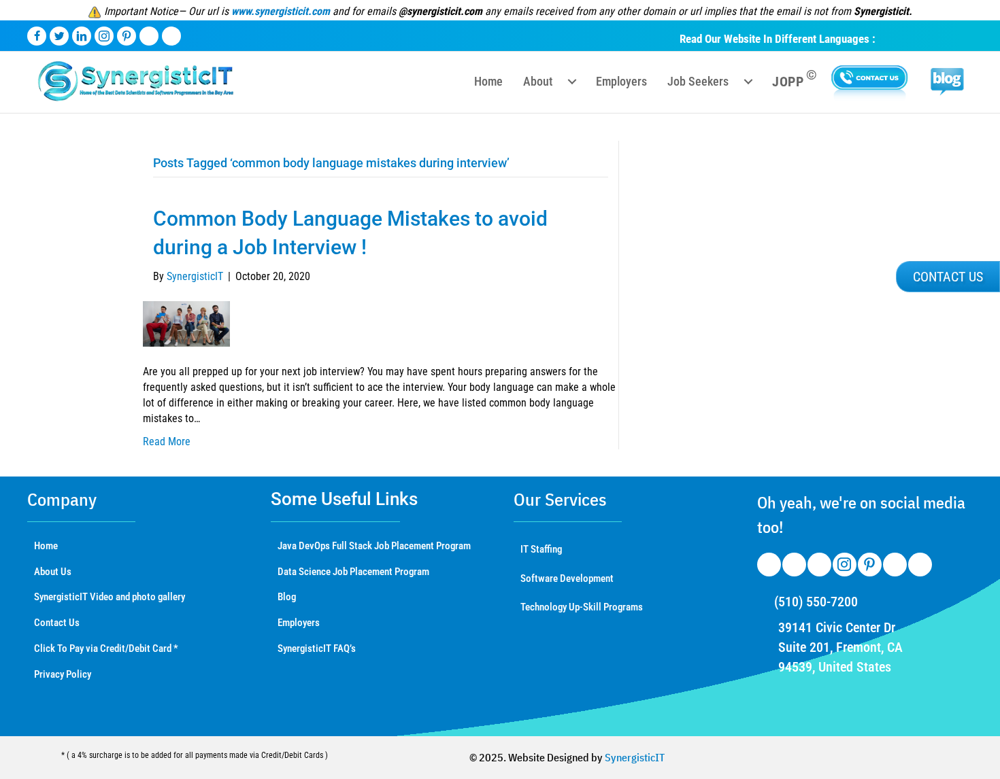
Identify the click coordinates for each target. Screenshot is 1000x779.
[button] (948, 276)
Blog (287, 597)
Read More (166, 441)
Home (46, 546)
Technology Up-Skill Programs (581, 607)
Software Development (567, 578)
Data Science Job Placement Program (353, 572)
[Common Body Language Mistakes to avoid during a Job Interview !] (186, 323)
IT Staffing (541, 549)
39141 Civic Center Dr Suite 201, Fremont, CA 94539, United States (840, 647)
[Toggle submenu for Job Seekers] (748, 81)
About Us (52, 572)
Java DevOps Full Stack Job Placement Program (374, 546)
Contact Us (57, 623)
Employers (299, 623)
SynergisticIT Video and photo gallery (109, 597)
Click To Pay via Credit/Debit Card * (106, 648)
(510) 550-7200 (816, 601)
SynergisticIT (635, 757)
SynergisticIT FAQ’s (317, 648)
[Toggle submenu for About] (572, 81)
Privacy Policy (62, 674)
